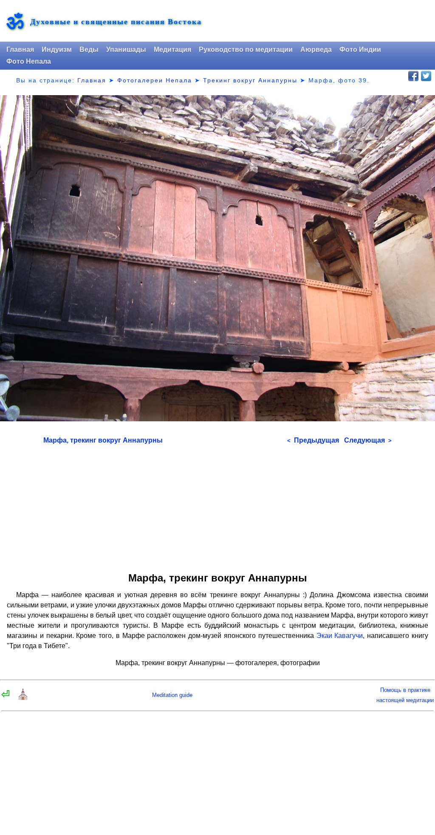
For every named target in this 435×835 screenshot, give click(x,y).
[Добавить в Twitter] (426, 76)
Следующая (368, 440)
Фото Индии (360, 49)
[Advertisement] (218, 505)
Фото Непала (28, 61)
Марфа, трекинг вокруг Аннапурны (103, 440)
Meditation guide (172, 695)
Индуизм (57, 49)
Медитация (172, 49)
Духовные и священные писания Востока (116, 21)
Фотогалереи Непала (154, 80)
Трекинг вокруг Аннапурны (250, 80)
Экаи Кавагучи (339, 635)
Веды (89, 49)
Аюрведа (316, 49)
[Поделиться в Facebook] (413, 76)
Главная (20, 49)
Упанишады (126, 49)
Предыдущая (313, 440)
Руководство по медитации (246, 49)
